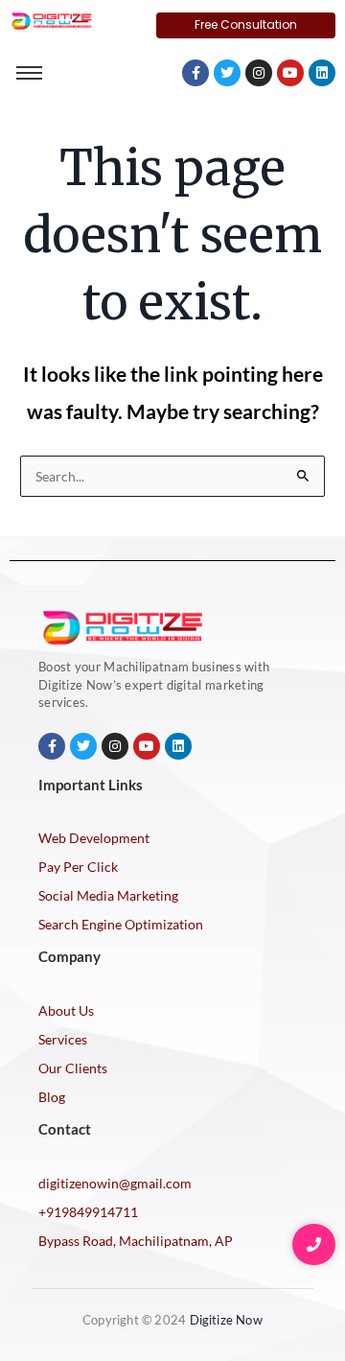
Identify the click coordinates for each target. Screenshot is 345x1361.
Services (62, 1039)
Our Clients (72, 1068)
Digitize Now (226, 1319)
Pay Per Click (78, 866)
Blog (51, 1097)
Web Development (94, 838)
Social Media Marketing (108, 895)
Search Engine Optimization (120, 924)
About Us (66, 1010)
